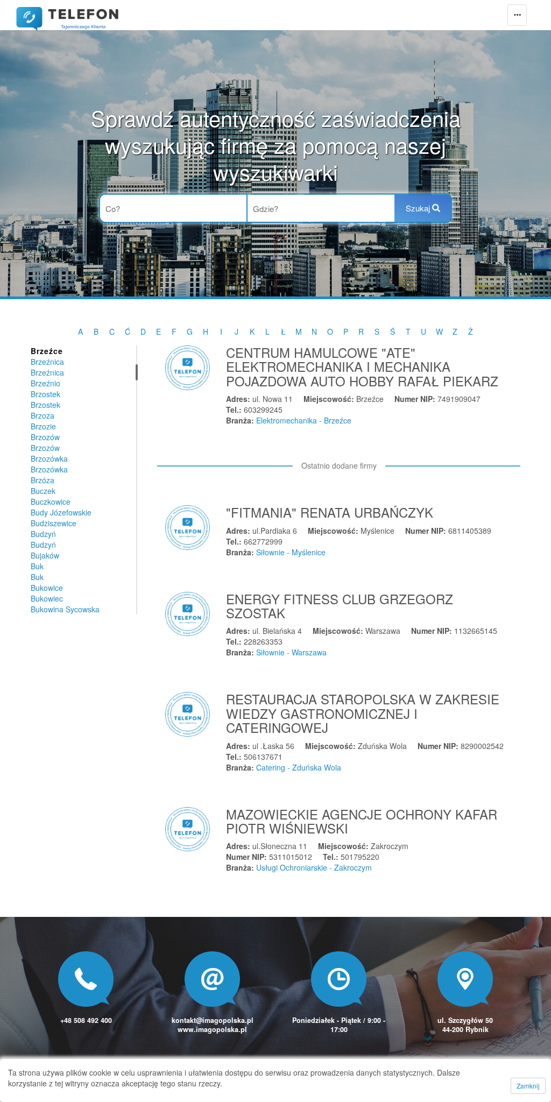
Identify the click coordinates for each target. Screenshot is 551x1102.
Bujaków (45, 555)
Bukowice (47, 587)
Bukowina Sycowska (65, 609)
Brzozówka (49, 458)
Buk (37, 566)
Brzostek (45, 393)
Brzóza (42, 480)
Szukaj (419, 208)
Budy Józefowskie (61, 512)
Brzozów (45, 437)
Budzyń (43, 533)
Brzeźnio (45, 383)
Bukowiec (47, 598)
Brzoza (42, 415)
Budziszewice (53, 523)
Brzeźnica (47, 361)
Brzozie (43, 426)
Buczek (43, 490)
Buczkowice (50, 501)
